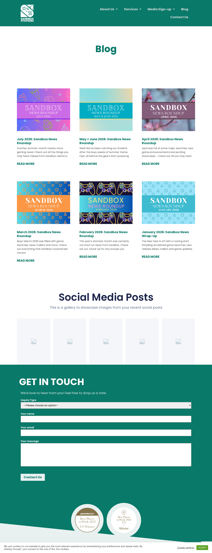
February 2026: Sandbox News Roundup (103, 234)
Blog (184, 9)
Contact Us (179, 17)
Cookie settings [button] (185, 547)
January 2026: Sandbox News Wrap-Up (165, 234)
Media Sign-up (159, 9)
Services (131, 9)
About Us (107, 9)
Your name (27, 413)
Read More (25, 164)
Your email (27, 427)
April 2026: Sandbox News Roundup (162, 141)
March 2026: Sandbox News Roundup (39, 234)
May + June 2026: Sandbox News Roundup (105, 141)
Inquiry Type (28, 400)
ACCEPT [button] (202, 547)
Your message (30, 441)
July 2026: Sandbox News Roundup (37, 141)
